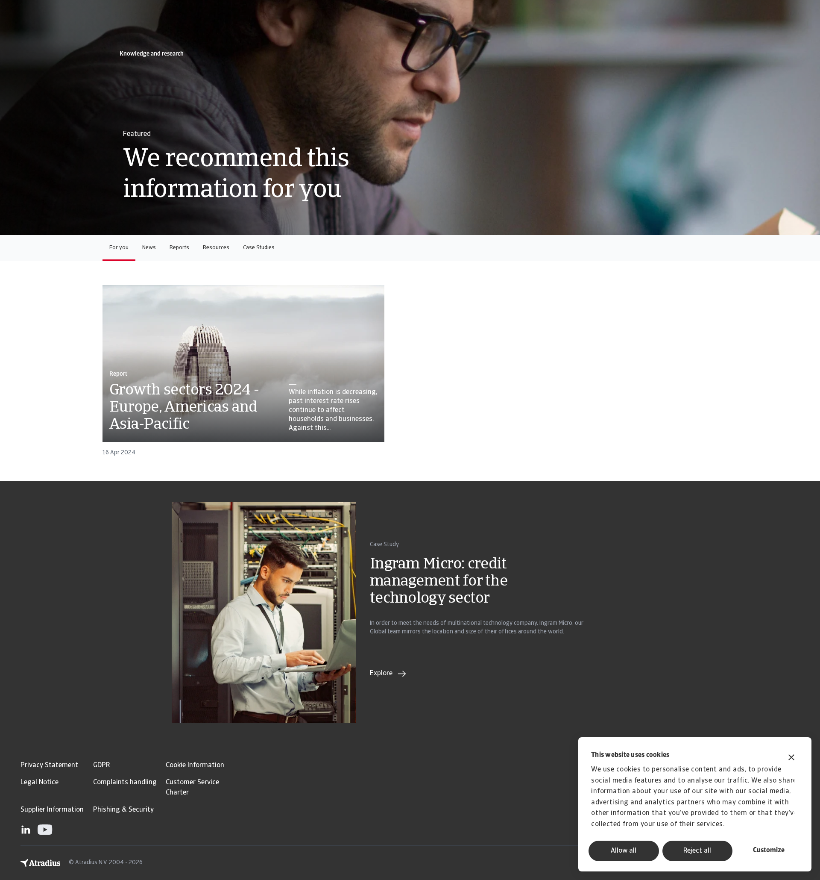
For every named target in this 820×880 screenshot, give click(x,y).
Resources (216, 247)
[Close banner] (791, 758)
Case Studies (259, 247)
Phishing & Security (123, 809)
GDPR (101, 765)
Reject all (697, 851)
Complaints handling (125, 782)
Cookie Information (195, 765)
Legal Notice (39, 782)
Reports (179, 247)
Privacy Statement (49, 765)
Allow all (623, 851)
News (149, 247)
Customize (769, 850)
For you (119, 247)
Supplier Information (52, 809)
